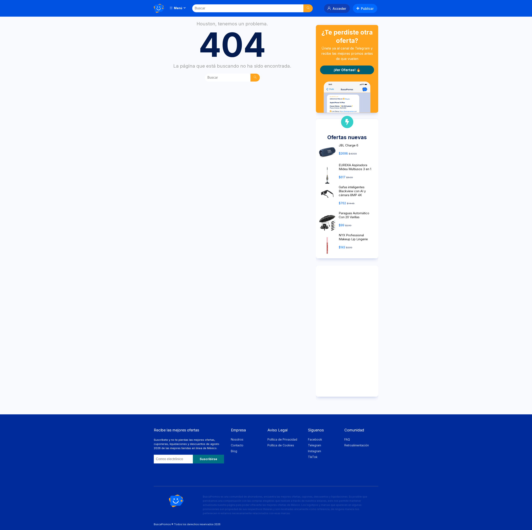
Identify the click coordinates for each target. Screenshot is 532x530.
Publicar (367, 8)
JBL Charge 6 (348, 145)
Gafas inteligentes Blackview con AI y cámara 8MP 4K (352, 191)
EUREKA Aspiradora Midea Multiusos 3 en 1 (355, 167)
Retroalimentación (356, 445)
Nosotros (237, 439)
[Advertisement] (347, 331)
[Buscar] (308, 8)
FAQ (347, 439)
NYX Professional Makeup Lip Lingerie (353, 237)
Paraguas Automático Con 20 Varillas (354, 215)
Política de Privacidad (282, 439)
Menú (177, 8)
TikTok (313, 457)
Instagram (314, 451)
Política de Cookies (280, 445)
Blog (234, 451)
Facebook (315, 439)
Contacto (237, 445)
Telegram (314, 445)
